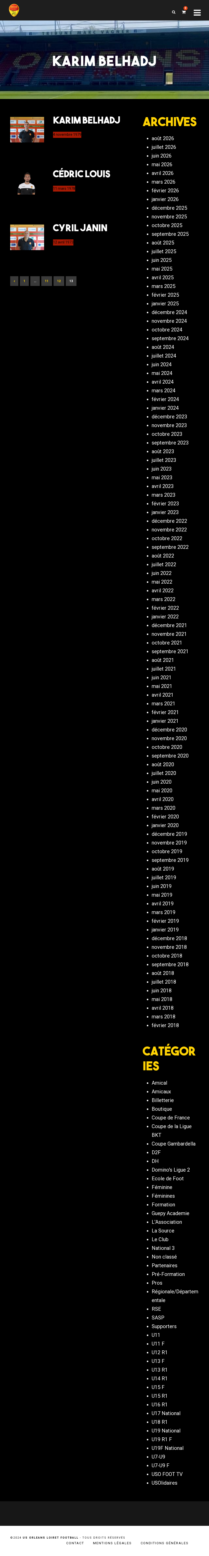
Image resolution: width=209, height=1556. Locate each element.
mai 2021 (162, 686)
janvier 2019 (165, 930)
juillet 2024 (164, 356)
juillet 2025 (164, 251)
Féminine (162, 1187)
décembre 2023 (169, 417)
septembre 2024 (170, 338)
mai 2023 (162, 477)
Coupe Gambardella (173, 1144)
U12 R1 (160, 1352)
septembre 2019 (170, 860)
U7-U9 (158, 1457)
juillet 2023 (164, 460)
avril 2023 (163, 486)
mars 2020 (163, 808)
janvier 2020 (165, 825)
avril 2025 (163, 277)
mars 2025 (163, 286)
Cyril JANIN (80, 228)
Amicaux (161, 1091)
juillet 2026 (164, 147)
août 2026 (163, 138)
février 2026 (165, 190)
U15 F (158, 1387)
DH (155, 1161)
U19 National (166, 1431)
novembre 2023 (169, 425)
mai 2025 (162, 269)
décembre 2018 (169, 938)
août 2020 (163, 764)
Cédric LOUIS (81, 174)
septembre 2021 (170, 651)
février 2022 (165, 608)
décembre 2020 (169, 730)
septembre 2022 (170, 547)
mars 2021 (163, 704)
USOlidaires (164, 1483)
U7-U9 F (160, 1465)
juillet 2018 (164, 982)
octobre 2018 (167, 956)
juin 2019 (162, 886)
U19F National (168, 1448)
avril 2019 (163, 904)
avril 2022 (163, 590)
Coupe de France (171, 1118)
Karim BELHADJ (86, 120)
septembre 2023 (170, 443)
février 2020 (165, 817)
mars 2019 (163, 912)
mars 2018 (163, 1017)
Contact (75, 1543)
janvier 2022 (165, 617)
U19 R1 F (162, 1439)
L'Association (167, 1222)
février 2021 (165, 712)
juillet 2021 (164, 669)
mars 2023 (163, 495)
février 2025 (165, 295)
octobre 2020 (167, 747)
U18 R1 (160, 1422)
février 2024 (165, 399)
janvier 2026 (165, 199)
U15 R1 (160, 1396)
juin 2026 (162, 156)
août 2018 (163, 973)
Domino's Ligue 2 (171, 1170)
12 (59, 281)
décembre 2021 (169, 625)
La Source (163, 1231)
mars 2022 (163, 599)
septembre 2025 (170, 234)
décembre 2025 (169, 208)
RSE (156, 1309)
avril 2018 (163, 1008)
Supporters (164, 1326)
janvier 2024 (165, 408)
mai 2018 (162, 999)
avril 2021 (163, 695)
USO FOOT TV (167, 1474)
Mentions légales (112, 1543)
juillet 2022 (164, 564)
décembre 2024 (169, 312)
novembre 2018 (169, 947)
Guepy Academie (170, 1213)
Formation (163, 1205)
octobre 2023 (167, 434)
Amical (159, 1083)
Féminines (163, 1196)
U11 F (158, 1344)
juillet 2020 (164, 773)
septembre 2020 (170, 756)
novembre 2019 (169, 843)
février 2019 (165, 921)
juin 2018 (162, 990)
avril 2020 (163, 799)
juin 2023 (162, 469)
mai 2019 (162, 895)
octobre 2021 (167, 643)
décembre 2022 (169, 521)
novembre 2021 (169, 634)
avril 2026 (163, 173)
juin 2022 (162, 573)
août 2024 (163, 347)
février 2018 (165, 1025)
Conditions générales (165, 1543)
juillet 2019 (164, 877)
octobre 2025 (167, 225)
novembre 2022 (169, 530)
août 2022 (163, 556)
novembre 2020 (169, 738)
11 (46, 281)
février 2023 (165, 504)
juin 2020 (162, 782)
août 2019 (163, 869)
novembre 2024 (169, 321)
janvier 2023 (165, 512)
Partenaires (164, 1265)
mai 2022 (162, 582)
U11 (156, 1335)
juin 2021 (162, 677)
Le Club (160, 1239)
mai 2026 (162, 164)
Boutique (162, 1109)
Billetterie (163, 1100)
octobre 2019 (167, 851)
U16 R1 (160, 1405)
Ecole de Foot (168, 1178)
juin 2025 (162, 260)
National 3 (163, 1248)
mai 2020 (162, 790)
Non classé (164, 1257)
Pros (157, 1283)
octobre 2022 (167, 538)
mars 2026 (163, 182)
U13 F (158, 1361)
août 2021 (163, 660)
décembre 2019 (169, 834)
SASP (158, 1318)
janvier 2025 (165, 304)
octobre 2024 (167, 330)
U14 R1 (160, 1378)
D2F (156, 1152)
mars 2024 (163, 390)
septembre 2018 (170, 964)
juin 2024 (162, 364)
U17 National (166, 1413)
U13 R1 (160, 1370)
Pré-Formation (168, 1274)
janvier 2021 (165, 721)
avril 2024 (163, 382)
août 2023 (163, 451)
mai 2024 (162, 373)
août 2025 (163, 243)
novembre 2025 (169, 217)
